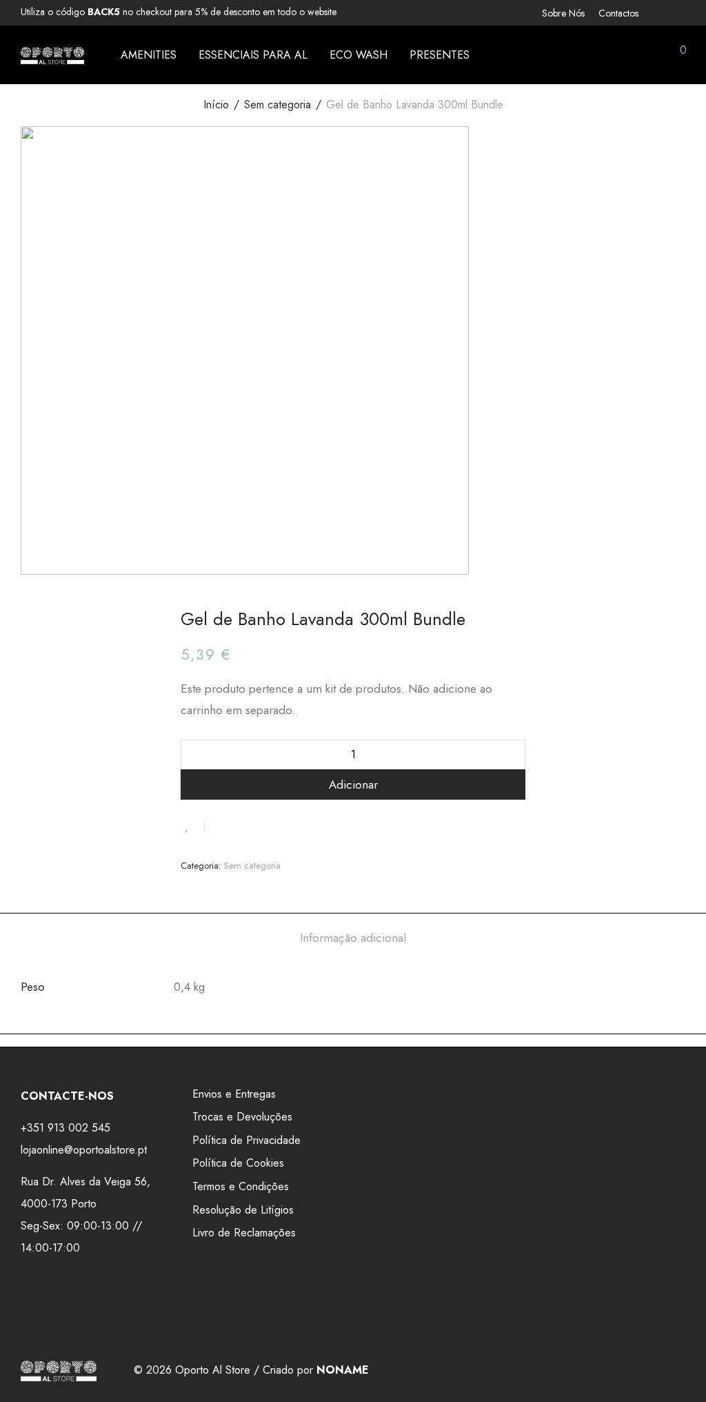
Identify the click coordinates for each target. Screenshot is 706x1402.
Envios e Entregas (234, 1094)
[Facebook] (663, 12)
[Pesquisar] (581, 55)
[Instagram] (681, 12)
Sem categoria (277, 104)
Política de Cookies (238, 1163)
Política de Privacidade (246, 1140)
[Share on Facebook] (220, 826)
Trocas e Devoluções (242, 1117)
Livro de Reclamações (244, 1233)
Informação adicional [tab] (353, 937)
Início (216, 104)
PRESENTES (440, 55)
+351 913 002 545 (65, 1128)
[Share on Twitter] (240, 826)
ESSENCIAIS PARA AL (253, 55)
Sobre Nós (563, 13)
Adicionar (353, 784)
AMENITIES (148, 55)
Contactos (618, 13)
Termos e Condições (240, 1186)
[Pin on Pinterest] (260, 826)
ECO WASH (358, 55)
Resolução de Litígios (243, 1210)
